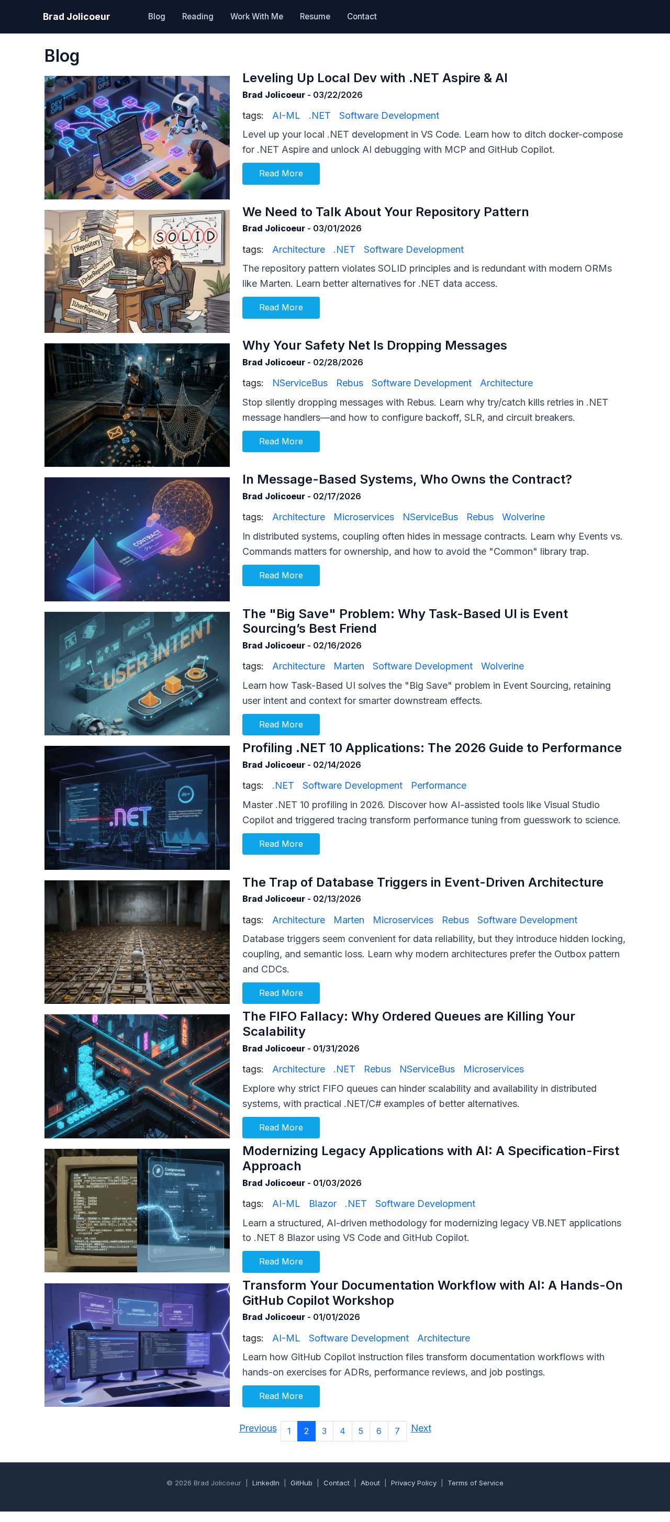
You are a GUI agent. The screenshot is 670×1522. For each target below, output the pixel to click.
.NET (320, 115)
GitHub (301, 1483)
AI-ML (286, 115)
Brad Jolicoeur (76, 16)
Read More (281, 173)
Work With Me (256, 16)
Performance (438, 785)
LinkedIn (266, 1483)
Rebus (349, 382)
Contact (362, 16)
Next (421, 1428)
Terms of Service (476, 1483)
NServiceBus (300, 382)
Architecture (298, 249)
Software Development (389, 115)
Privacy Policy (414, 1483)
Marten (348, 666)
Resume (315, 16)
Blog (156, 16)
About (370, 1483)
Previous (258, 1428)
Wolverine (523, 516)
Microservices (363, 516)
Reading (198, 16)
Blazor (323, 1203)
